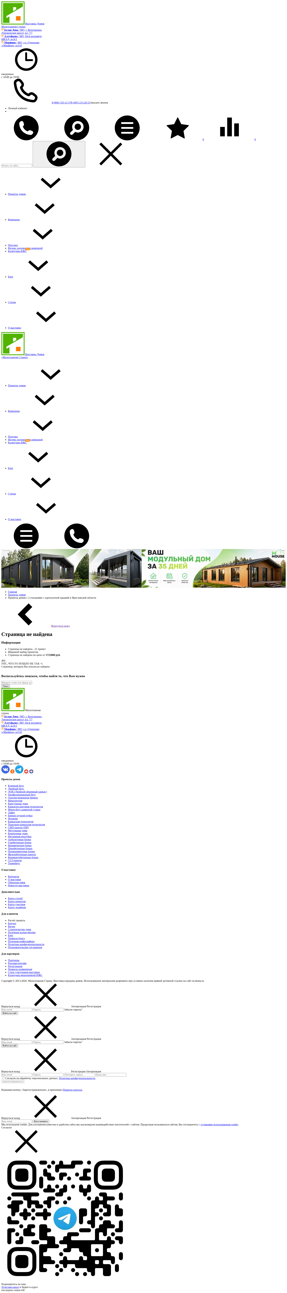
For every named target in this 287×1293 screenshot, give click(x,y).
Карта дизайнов (17, 907)
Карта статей (15, 898)
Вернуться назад (60, 626)
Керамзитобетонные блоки (23, 857)
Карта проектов (17, 901)
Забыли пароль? (73, 1009)
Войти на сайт (10, 1013)
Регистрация (15, 966)
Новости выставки (18, 885)
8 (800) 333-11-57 (61, 102)
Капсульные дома (18, 803)
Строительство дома (19, 929)
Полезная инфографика (21, 941)
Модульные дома (17, 830)
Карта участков (16, 904)
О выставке (14, 327)
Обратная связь (16, 882)
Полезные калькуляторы (22, 932)
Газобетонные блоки (19, 842)
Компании (14, 219)
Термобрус (14, 863)
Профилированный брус (22, 794)
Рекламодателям (17, 963)
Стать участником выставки (24, 972)
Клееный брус (16, 785)
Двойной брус (16, 788)
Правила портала (72, 1089)
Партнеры (13, 960)
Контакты (13, 876)
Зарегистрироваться (13, 1081)
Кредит (12, 923)
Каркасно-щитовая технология (25, 806)
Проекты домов (17, 194)
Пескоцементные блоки (21, 851)
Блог (10, 276)
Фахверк (13, 818)
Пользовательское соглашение (25, 947)
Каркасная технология (20, 821)
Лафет (11, 812)
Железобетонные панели (22, 854)
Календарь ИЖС (17, 251)
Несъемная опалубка (19, 836)
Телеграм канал (10, 1287)
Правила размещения (20, 969)
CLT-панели (15, 860)
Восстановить (41, 1121)
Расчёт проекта (16, 920)
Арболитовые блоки (19, 839)
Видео (11, 926)
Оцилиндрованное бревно (23, 797)
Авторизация (93, 1071)
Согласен (6, 1127)
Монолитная (15, 800)
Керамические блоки (20, 845)
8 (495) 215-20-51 (80, 102)
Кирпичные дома (18, 833)
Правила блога (16, 938)
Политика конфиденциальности (26, 944)
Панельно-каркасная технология (26, 824)
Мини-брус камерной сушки (24, 809)
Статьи (12, 302)
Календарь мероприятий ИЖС (25, 975)
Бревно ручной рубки (20, 815)
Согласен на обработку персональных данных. (31, 1078)
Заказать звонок (99, 102)
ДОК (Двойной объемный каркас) (27, 791)
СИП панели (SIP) (18, 827)
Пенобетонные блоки (20, 848)
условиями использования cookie (219, 1124)
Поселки (13, 245)
